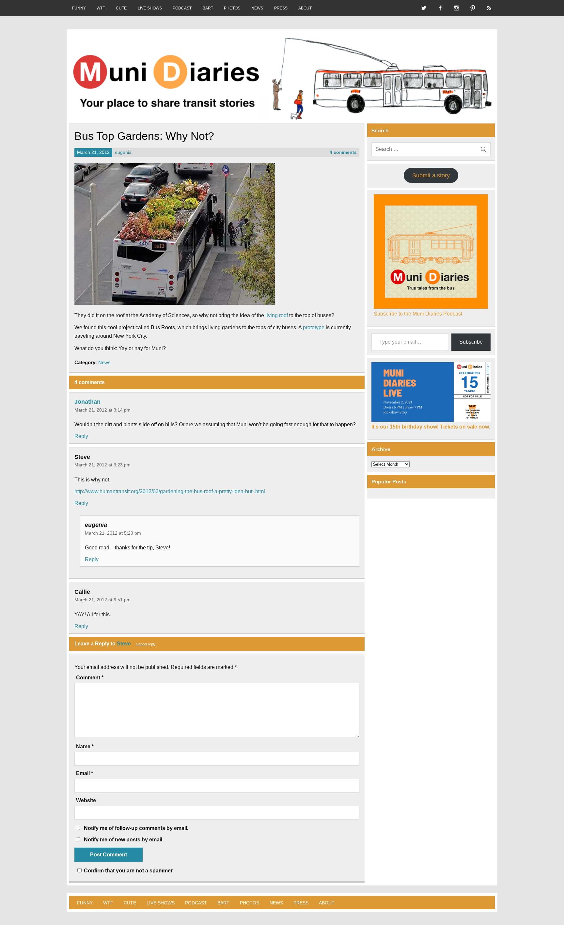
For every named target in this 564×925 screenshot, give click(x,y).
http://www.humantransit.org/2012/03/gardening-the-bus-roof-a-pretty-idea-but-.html (169, 491)
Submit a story (431, 175)
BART (208, 8)
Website (86, 800)
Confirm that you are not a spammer (128, 870)
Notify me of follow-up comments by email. (136, 828)
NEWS (257, 8)
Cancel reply (146, 644)
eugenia (123, 152)
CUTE (121, 8)
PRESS (281, 8)
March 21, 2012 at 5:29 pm (113, 533)
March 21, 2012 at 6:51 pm (102, 599)
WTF (101, 8)
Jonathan (87, 401)
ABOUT (305, 8)
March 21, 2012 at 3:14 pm (102, 410)
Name (85, 746)
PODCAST (182, 8)
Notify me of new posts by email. (124, 839)
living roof (276, 315)
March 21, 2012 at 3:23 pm (102, 464)
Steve (124, 643)
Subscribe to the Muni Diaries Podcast (418, 313)
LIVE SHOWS (150, 8)
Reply (81, 436)
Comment (89, 677)
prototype (313, 327)
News (104, 362)
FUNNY (79, 8)
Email (84, 773)
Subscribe (471, 342)
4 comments (343, 152)
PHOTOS (232, 8)
